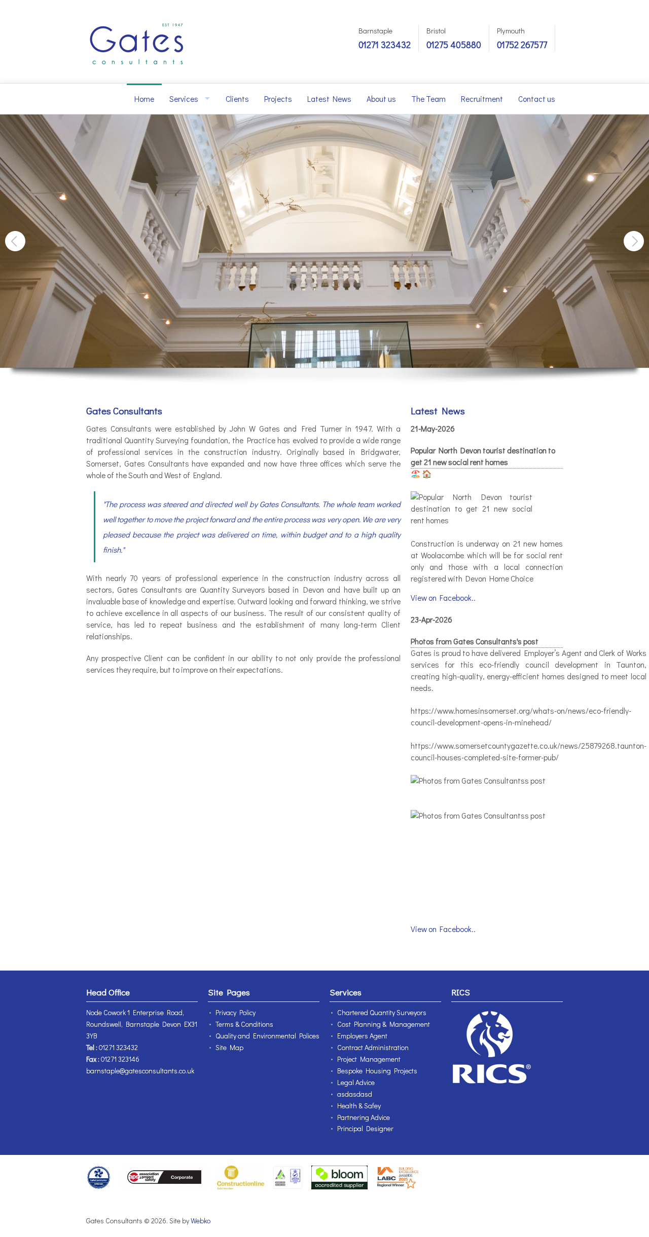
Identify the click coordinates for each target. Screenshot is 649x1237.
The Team (428, 99)
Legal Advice (356, 1082)
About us (381, 99)
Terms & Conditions (244, 1024)
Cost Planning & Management (383, 1024)
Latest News (329, 99)
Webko (200, 1220)
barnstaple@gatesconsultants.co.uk (140, 1070)
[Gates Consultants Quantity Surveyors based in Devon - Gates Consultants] (137, 41)
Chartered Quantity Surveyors (381, 1012)
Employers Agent (362, 1035)
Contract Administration (373, 1047)
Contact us (536, 99)
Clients (237, 99)
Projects (278, 99)
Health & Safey (359, 1105)
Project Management (369, 1059)
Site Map (229, 1047)
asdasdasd (354, 1094)
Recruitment (482, 99)
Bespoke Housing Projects (377, 1070)
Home (144, 99)
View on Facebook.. (443, 598)
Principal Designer (365, 1128)
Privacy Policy (235, 1012)
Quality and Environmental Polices (267, 1035)
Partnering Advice (363, 1117)
